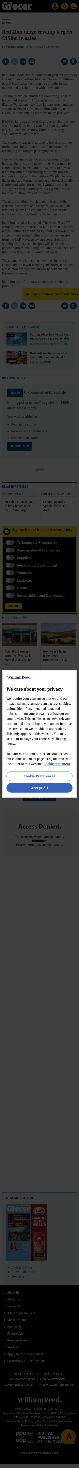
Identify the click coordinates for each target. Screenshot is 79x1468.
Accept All (39, 787)
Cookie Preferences (39, 776)
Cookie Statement (57, 763)
